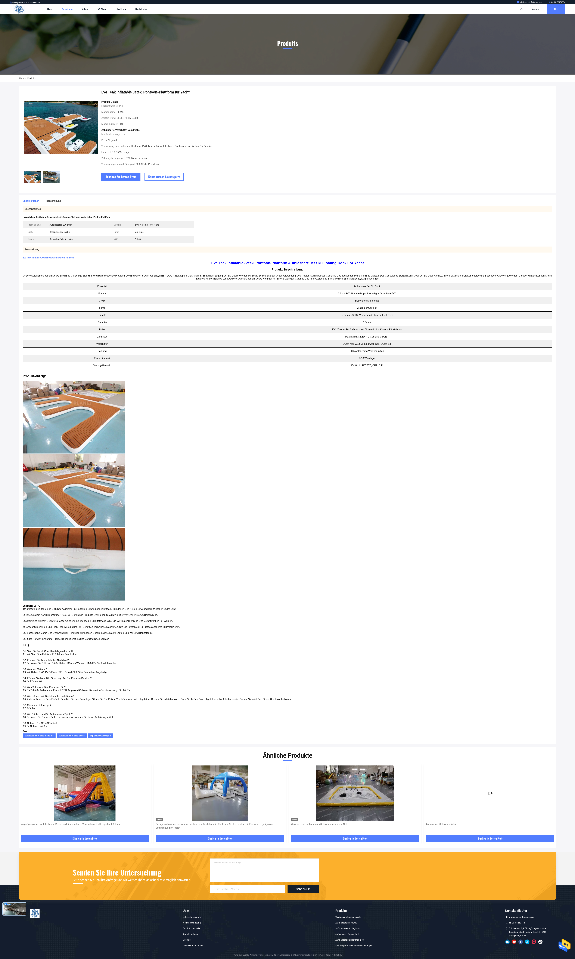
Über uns (120, 9)
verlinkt (507, 942)
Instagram (534, 942)
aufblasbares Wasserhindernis (39, 735)
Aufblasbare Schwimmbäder (171, 824)
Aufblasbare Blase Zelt (346, 923)
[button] (24, 800)
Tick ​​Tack (540, 942)
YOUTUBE (514, 942)
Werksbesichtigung (192, 923)
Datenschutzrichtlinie (193, 945)
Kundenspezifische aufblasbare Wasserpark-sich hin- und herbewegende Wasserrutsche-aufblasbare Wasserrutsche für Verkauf (355, 826)
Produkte (66, 9)
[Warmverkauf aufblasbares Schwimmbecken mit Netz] (85, 793)
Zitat (556, 9)
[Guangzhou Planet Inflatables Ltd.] (19, 9)
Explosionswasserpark (100, 735)
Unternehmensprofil (192, 917)
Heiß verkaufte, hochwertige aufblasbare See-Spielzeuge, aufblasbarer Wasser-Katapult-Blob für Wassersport (484, 824)
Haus (49, 9)
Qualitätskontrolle (191, 928)
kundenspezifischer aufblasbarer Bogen (354, 945)
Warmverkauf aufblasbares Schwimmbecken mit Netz (49, 824)
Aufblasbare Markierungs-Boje (349, 940)
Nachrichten (141, 9)
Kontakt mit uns (190, 934)
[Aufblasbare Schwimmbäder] (220, 793)
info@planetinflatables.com (531, 2)
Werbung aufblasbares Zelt (348, 917)
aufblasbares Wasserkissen (72, 735)
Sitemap (187, 940)
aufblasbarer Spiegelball (347, 934)
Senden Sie (303, 889)
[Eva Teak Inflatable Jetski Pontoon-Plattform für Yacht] (61, 127)
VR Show (102, 9)
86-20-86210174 (558, 2)
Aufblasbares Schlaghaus (347, 928)
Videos (85, 9)
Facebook (520, 942)
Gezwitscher (527, 942)
